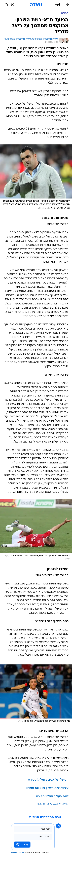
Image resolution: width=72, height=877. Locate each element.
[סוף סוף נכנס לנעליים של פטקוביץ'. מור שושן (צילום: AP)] (36, 694)
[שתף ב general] (6, 4)
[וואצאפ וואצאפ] (12, 4)
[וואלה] (36, 4)
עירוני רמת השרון (43, 804)
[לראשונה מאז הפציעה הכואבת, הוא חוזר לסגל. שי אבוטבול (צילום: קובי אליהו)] (36, 530)
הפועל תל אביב (60, 804)
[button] (57, 4)
